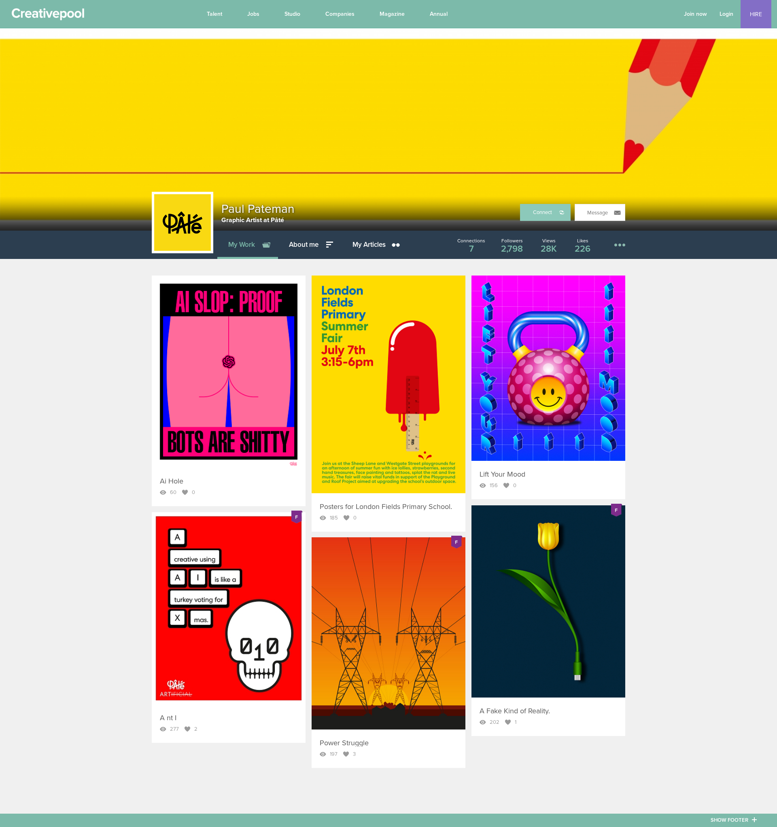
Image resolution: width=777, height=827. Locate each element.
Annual (439, 14)
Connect (542, 212)
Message (597, 213)
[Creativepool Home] (47, 16)
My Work (241, 244)
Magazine (392, 14)
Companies (340, 14)
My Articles (369, 244)
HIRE (756, 14)
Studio (292, 14)
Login (726, 14)
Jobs (253, 14)
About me (303, 244)
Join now (695, 14)
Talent (214, 14)
